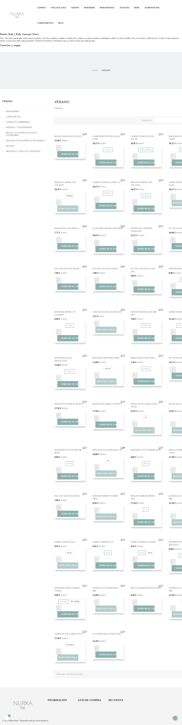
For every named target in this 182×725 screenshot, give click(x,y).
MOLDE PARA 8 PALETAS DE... (68, 136)
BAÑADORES (12, 111)
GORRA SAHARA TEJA (103, 542)
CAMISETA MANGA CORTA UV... (107, 182)
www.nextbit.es (42, 721)
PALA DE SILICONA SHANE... (67, 269)
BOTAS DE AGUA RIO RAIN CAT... (108, 450)
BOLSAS (10, 146)
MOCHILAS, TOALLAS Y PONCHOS (23, 151)
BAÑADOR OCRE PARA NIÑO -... (107, 358)
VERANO (7, 101)
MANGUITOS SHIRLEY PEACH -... (69, 404)
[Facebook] (1, 50)
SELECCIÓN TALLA (67, 209)
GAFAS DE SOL (13, 116)
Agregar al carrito (67, 154)
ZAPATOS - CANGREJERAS (19, 127)
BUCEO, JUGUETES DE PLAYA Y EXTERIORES (21, 134)
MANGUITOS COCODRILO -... (67, 228)
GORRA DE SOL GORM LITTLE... (69, 634)
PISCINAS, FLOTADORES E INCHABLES (25, 140)
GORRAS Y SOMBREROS (18, 122)
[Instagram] (11, 50)
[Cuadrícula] (56, 120)
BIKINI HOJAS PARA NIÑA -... (144, 358)
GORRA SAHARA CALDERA (143, 542)
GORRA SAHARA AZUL (65, 542)
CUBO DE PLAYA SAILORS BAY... (108, 312)
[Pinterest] (6, 50)
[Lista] (61, 120)
